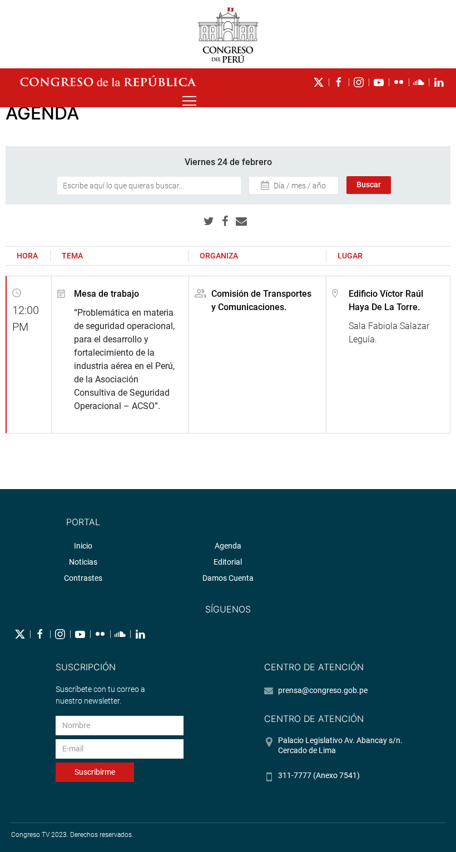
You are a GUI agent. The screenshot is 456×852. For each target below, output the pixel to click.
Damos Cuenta (228, 578)
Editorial (228, 561)
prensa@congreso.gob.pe (323, 690)
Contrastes (83, 578)
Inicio (83, 545)
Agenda (228, 545)
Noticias (83, 561)
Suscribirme (95, 772)
